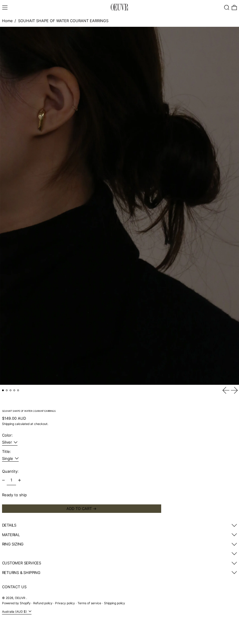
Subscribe (11, 614)
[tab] (3, 390)
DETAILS (9, 525)
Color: (7, 435)
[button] (227, 7)
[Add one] (19, 480)
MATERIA (10, 535)
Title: (6, 451)
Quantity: (10, 471)
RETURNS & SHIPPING (21, 572)
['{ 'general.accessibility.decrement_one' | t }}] (3, 480)
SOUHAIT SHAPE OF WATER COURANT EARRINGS (63, 20)
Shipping (8, 424)
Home (7, 20)
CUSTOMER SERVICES (21, 563)
